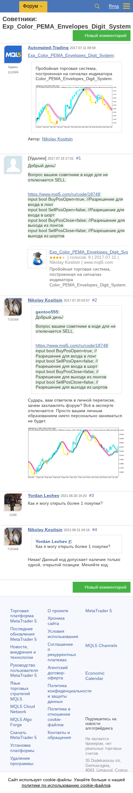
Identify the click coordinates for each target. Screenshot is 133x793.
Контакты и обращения (59, 735)
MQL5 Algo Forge (21, 722)
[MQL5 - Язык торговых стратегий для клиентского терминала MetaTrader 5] (9, 6)
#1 (78, 158)
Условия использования (63, 634)
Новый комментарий (106, 35)
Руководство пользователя (24, 670)
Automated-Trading (48, 47)
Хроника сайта (56, 621)
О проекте (58, 610)
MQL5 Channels (101, 645)
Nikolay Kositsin (57, 138)
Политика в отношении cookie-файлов (59, 716)
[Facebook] (89, 700)
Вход (114, 6)
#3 (91, 495)
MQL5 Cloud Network (22, 709)
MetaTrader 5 (98, 610)
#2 (94, 300)
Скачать (23, 735)
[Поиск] (97, 6)
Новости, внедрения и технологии (23, 652)
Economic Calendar (95, 676)
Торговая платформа (23, 616)
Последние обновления (23, 634)
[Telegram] (99, 700)
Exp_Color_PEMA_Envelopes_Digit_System (71, 55)
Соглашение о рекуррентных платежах (62, 652)
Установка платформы (22, 748)
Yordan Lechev (43, 495)
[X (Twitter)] (109, 700)
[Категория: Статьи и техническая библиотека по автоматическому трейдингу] (11, 37)
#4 (94, 529)
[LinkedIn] (89, 710)
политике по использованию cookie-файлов (66, 785)
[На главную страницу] (4, 37)
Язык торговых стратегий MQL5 (20, 691)
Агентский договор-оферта (58, 673)
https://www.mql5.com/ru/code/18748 (64, 194)
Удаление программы (21, 761)
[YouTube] (118, 700)
